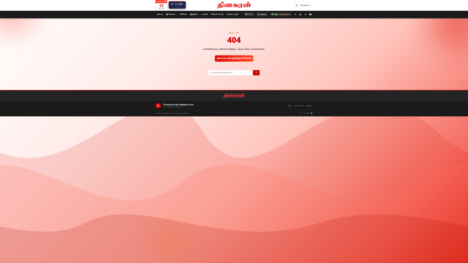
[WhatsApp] (300, 14)
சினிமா (183, 14)
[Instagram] (308, 113)
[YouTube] (310, 14)
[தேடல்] (295, 14)
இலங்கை (171, 14)
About (289, 106)
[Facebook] (305, 14)
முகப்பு (160, 14)
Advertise (298, 106)
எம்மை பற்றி (232, 14)
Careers (309, 106)
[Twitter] (304, 113)
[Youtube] (311, 113)
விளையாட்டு (217, 14)
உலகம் (204, 14)
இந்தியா (194, 14)
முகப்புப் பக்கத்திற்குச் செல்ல (234, 58)
